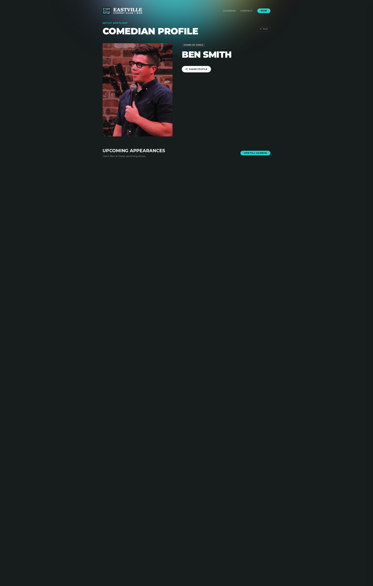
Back (265, 29)
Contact (246, 10)
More (264, 11)
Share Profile (198, 69)
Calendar (229, 10)
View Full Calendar (255, 153)
